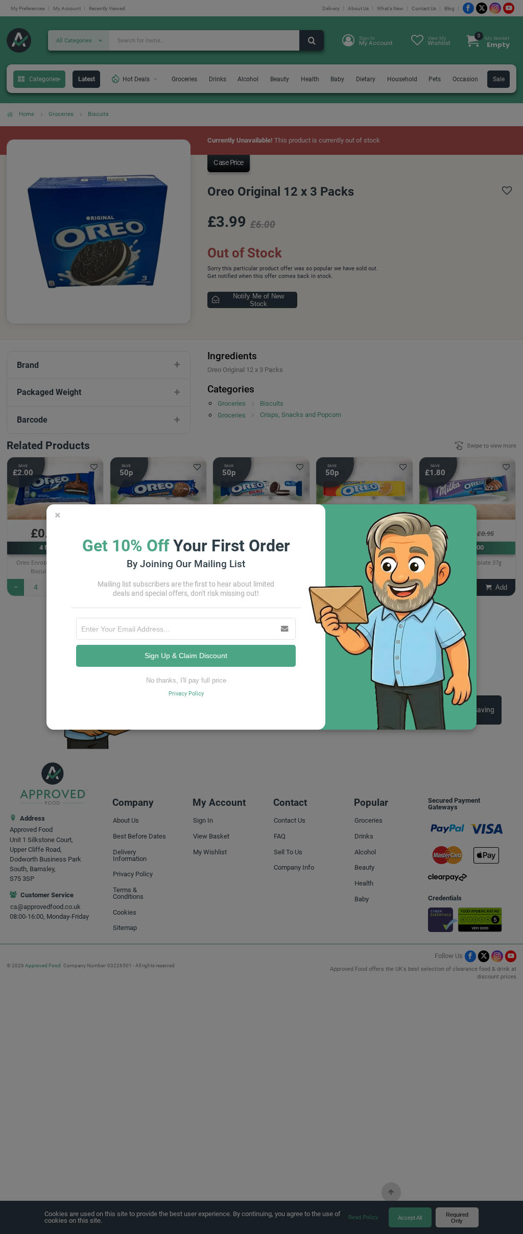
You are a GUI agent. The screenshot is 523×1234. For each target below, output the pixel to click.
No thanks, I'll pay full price (186, 680)
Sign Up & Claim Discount (186, 655)
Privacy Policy (186, 693)
